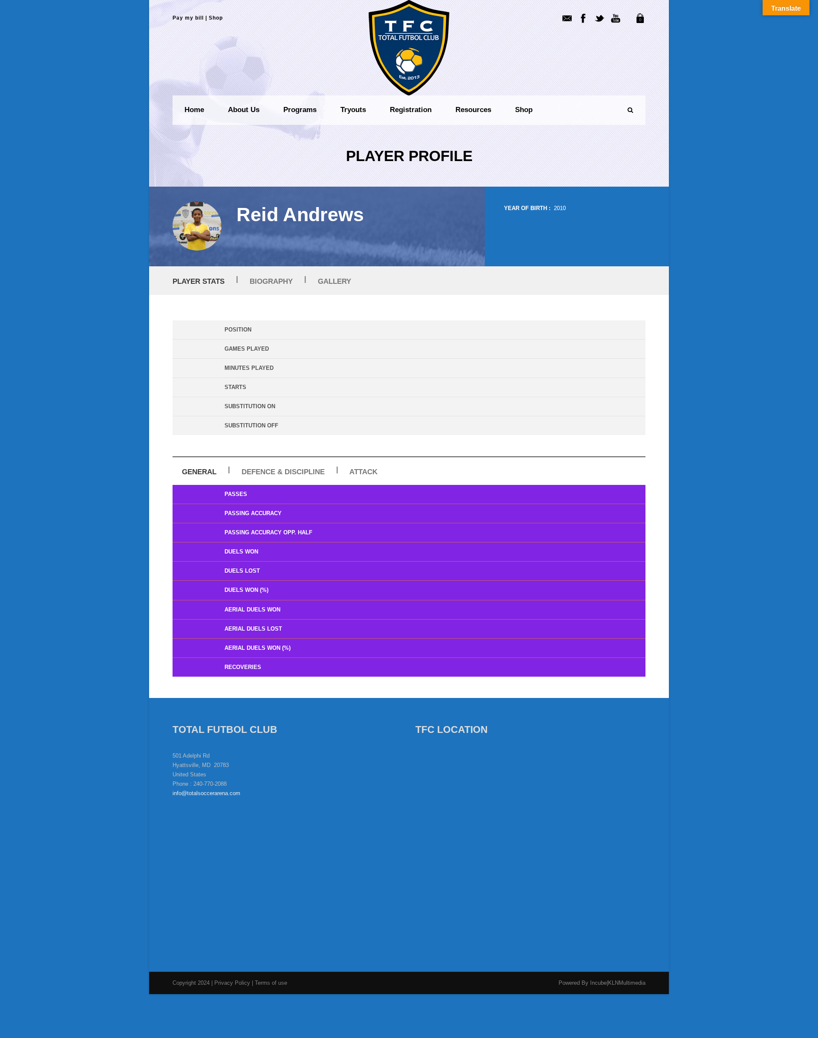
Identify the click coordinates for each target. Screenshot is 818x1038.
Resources (473, 110)
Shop (216, 18)
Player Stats (199, 281)
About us (243, 110)
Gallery (334, 281)
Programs (300, 110)
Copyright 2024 (191, 983)
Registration (411, 110)
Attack (363, 472)
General (199, 472)
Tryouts (353, 110)
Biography (271, 281)
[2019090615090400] (197, 226)
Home (194, 110)
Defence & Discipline (283, 472)
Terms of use (271, 983)
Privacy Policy (233, 983)
